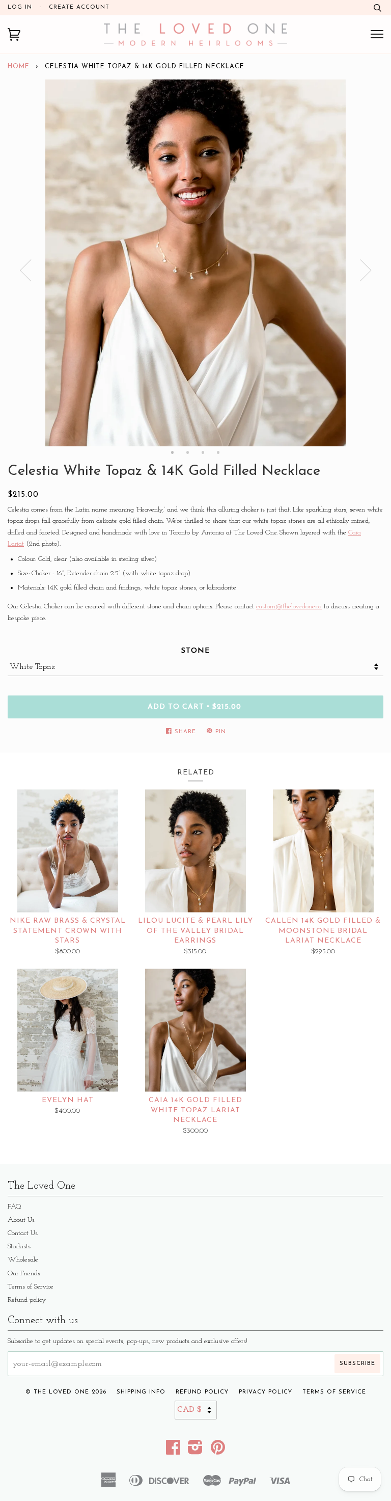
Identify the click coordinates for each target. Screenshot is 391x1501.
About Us (21, 1220)
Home (19, 67)
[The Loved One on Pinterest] (218, 1451)
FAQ (14, 1207)
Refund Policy (202, 1392)
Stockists (19, 1246)
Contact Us (23, 1233)
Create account (79, 7)
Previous (25, 270)
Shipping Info (141, 1392)
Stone (195, 651)
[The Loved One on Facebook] (173, 1451)
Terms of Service (30, 1287)
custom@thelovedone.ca (289, 606)
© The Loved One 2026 (65, 1392)
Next (365, 270)
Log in (20, 7)
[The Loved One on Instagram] (195, 1451)
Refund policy (27, 1300)
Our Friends (24, 1273)
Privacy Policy (265, 1392)
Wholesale (23, 1260)
